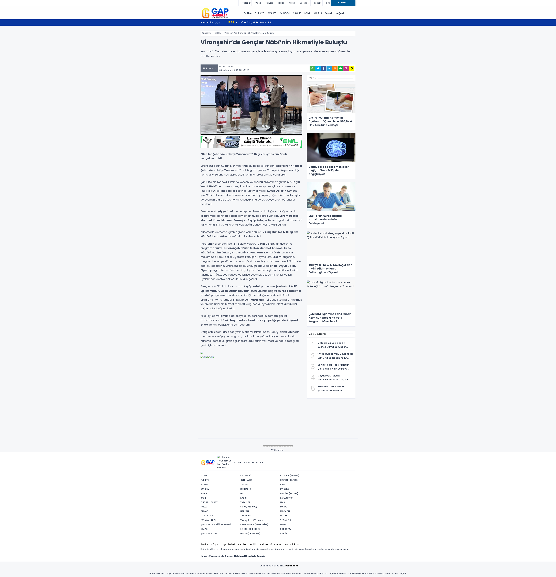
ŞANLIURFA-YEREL (209, 533)
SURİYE (283, 506)
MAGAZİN (285, 511)
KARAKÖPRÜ (286, 497)
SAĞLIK (297, 13)
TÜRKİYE (259, 13)
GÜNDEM (285, 13)
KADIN (243, 497)
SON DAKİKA (207, 515)
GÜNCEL (205, 511)
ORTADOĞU (246, 475)
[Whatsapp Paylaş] (312, 68)
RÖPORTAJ (285, 529)
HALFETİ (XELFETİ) (289, 480)
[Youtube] (348, 458)
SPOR (307, 13)
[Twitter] (335, 458)
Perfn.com (291, 565)
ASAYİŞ (204, 529)
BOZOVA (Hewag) (289, 475)
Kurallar (242, 544)
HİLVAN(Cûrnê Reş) (250, 533)
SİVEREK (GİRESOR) (250, 529)
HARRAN (244, 511)
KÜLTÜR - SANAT (323, 13)
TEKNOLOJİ (285, 520)
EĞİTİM (218, 33)
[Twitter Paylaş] (318, 68)
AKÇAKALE (245, 515)
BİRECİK (284, 484)
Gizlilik (253, 544)
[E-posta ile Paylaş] (335, 68)
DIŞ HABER (245, 489)
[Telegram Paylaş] (329, 68)
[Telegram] (352, 458)
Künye (214, 544)
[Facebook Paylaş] (323, 68)
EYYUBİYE (284, 489)
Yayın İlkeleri (228, 544)
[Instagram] (343, 458)
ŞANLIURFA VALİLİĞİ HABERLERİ (216, 524)
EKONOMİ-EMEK (208, 520)
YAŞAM (340, 13)
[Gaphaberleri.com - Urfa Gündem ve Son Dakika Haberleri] (215, 13)
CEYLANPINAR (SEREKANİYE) (254, 524)
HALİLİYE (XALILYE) (289, 493)
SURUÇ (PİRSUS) (248, 506)
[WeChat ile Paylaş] (340, 68)
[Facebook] (339, 458)
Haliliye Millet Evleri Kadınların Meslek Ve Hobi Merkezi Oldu (266, 22)
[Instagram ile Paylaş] (346, 68)
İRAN (282, 502)
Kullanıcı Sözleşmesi (270, 544)
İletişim (204, 544)
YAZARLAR (245, 502)
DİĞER (283, 524)
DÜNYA (248, 13)
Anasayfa (207, 33)
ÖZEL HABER (246, 480)
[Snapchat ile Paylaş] (351, 68)
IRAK (242, 493)
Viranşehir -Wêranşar (251, 520)
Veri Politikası (292, 544)
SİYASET (272, 13)
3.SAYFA (244, 484)
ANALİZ (283, 533)
